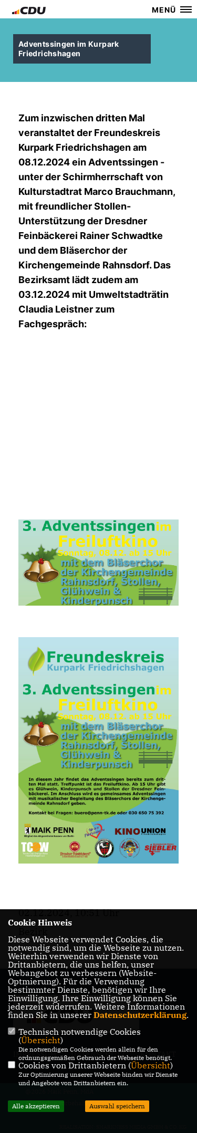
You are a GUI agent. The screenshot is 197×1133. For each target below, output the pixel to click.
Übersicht (40, 1040)
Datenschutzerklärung (140, 1015)
